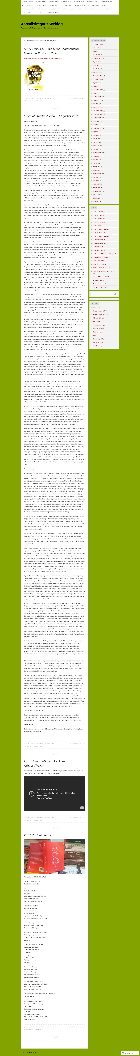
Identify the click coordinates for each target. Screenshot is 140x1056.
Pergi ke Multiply (98, 328)
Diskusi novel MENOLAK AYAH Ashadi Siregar (45, 763)
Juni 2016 (96, 139)
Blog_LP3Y (96, 307)
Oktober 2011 (97, 170)
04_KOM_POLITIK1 (42, 5)
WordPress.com (98, 342)
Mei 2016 (96, 142)
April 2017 (96, 121)
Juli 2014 (95, 160)
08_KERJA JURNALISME (28, 9)
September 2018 (98, 97)
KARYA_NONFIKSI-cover (68, 9)
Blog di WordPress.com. (29, 1053)
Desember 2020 (98, 79)
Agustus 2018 (97, 100)
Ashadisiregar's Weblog (42, 24)
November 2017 (97, 114)
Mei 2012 (96, 163)
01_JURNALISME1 (41, 2)
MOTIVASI (96, 321)
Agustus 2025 (97, 51)
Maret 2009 (96, 187)
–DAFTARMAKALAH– (27, 2)
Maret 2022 (96, 69)
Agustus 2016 (97, 132)
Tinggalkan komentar (77, 98)
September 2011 (98, 174)
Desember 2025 (98, 44)
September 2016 (98, 128)
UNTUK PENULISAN (52, 12)
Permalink (50, 98)
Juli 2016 (95, 135)
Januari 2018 (97, 107)
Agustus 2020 (97, 83)
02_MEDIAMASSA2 (79, 2)
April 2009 (96, 184)
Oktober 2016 (97, 125)
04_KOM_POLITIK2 (55, 5)
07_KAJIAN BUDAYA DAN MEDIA (97, 5)
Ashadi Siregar (31, 98)
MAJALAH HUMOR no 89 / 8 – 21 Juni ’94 (88, 9)
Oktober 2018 (97, 93)
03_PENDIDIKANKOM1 (93, 2)
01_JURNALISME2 (53, 2)
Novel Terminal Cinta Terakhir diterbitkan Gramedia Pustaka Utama (51, 50)
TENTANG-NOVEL (27, 12)
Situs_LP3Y (96, 335)
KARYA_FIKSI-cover (54, 9)
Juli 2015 (95, 149)
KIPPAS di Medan (98, 318)
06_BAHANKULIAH (80, 5)
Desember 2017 (98, 111)
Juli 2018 (95, 104)
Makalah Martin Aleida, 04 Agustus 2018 (51, 115)
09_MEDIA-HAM (41, 9)
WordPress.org (97, 346)
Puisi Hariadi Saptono (38, 835)
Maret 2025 (96, 55)
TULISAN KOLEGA (39, 12)
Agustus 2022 (97, 62)
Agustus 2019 (97, 86)
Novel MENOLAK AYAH (108, 9)
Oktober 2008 (97, 198)
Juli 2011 (95, 177)
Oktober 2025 (97, 48)
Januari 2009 (97, 194)
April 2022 (96, 65)
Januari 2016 (97, 146)
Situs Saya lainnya (98, 332)
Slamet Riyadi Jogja (99, 339)
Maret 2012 (96, 167)
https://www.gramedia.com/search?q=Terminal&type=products (43, 58)
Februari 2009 (97, 191)
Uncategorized (37, 101)
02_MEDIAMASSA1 (66, 2)
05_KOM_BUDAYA (67, 5)
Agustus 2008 (97, 201)
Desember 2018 (98, 90)
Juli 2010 (95, 180)
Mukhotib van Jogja (99, 325)
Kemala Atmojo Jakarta (100, 314)
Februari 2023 (97, 58)
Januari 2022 (97, 72)
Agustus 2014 (97, 156)
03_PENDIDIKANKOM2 (107, 2)
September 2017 (98, 118)
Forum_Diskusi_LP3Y (100, 311)
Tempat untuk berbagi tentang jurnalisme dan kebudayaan (40, 28)
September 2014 (98, 153)
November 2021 (97, 76)
